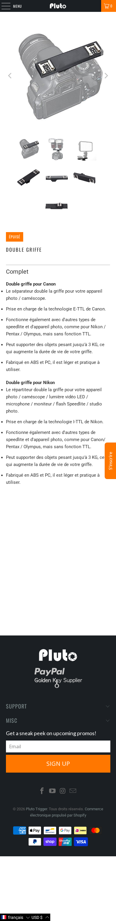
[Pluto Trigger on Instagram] (63, 791)
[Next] (105, 76)
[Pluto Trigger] (58, 6)
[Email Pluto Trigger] (73, 791)
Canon (16, 509)
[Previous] (10, 76)
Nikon (37, 509)
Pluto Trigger (36, 809)
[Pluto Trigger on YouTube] (52, 791)
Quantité (13, 526)
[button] (15, 917)
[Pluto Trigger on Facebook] (42, 791)
